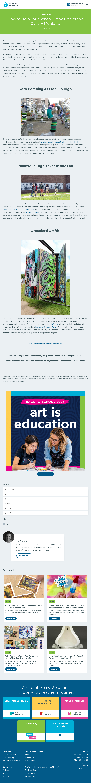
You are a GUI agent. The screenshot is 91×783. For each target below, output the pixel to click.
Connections (45, 14)
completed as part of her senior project (18, 209)
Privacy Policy (30, 776)
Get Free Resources (45, 474)
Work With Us (30, 761)
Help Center (83, 768)
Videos (5, 773)
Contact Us (29, 758)
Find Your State (31, 770)
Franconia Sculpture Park (45, 327)
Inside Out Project (33, 212)
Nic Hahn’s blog (52, 324)
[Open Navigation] (87, 4)
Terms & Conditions (33, 773)
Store (27, 764)
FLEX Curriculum (9, 755)
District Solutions (9, 764)
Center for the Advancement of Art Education (43, 767)
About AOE (29, 755)
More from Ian (24, 555)
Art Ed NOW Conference (12, 761)
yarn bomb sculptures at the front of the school (59, 142)
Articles (6, 770)
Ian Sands (38, 28)
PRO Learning (8, 758)
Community (7, 767)
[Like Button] (4, 524)
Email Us (84, 766)
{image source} (34, 343)
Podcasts (6, 776)
